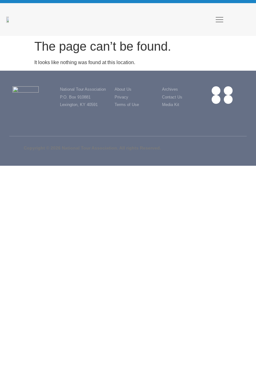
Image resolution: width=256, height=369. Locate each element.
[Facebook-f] (216, 90)
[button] (219, 20)
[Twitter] (228, 90)
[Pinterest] (228, 99)
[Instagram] (216, 99)
